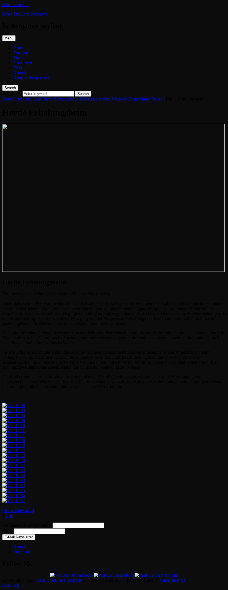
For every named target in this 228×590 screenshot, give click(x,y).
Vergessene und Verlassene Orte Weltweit (91, 99)
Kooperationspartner (31, 78)
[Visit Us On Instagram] (156, 575)
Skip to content (15, 4)
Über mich (22, 63)
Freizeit (159, 99)
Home (18, 48)
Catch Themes (172, 580)
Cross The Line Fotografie (25, 14)
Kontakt (20, 73)
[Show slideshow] (18, 510)
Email (7, 531)
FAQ (17, 68)
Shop (18, 58)
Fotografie (22, 53)
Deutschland (140, 99)
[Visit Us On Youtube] (114, 575)
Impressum (23, 551)
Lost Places (43, 99)
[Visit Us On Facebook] (72, 575)
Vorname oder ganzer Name (26, 525)
